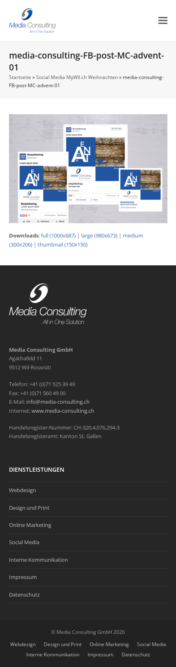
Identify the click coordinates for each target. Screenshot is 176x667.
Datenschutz (24, 594)
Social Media (24, 542)
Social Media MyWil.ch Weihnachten (77, 77)
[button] (162, 20)
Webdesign (22, 490)
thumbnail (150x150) (63, 244)
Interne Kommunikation (38, 559)
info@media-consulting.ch (58, 401)
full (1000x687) (58, 235)
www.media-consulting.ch (63, 410)
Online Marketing (30, 525)
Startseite (20, 77)
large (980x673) (99, 235)
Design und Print (29, 507)
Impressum (23, 577)
